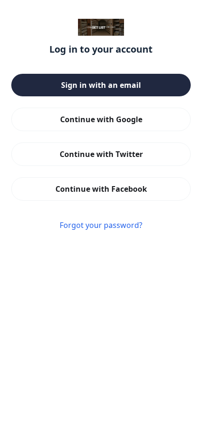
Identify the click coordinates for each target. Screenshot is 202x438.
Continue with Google (101, 119)
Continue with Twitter (101, 154)
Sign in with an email (101, 85)
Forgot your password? (101, 225)
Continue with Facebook (101, 189)
